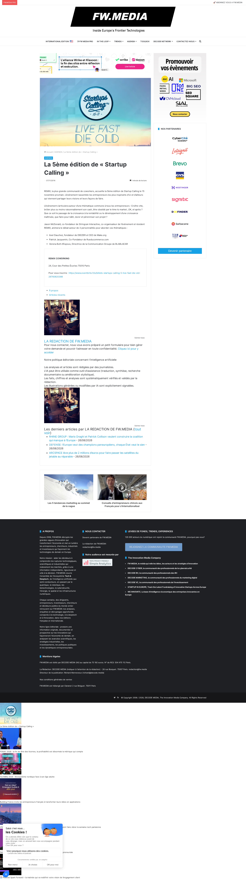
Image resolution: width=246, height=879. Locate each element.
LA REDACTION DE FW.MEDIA (68, 341)
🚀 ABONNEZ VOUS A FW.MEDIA (227, 2)
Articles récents (57, 295)
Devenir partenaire (180, 250)
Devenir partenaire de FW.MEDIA (96, 537)
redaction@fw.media (91, 547)
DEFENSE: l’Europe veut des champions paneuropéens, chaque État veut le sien (97, 444)
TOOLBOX (144, 41)
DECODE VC (133, 582)
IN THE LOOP (103, 41)
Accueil (49, 152)
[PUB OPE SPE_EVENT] (180, 121)
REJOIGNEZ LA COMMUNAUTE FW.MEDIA (153, 546)
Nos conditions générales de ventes (56, 679)
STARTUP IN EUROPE (137, 587)
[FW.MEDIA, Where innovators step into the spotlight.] (123, 21)
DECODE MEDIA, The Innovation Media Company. (166, 697)
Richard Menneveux (73, 673)
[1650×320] (95, 63)
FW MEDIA (132, 563)
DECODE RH (133, 573)
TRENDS (118, 41)
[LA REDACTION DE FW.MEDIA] (62, 334)
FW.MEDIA (56, 537)
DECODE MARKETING (137, 578)
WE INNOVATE (134, 592)
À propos (53, 290)
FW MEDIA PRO (86, 41)
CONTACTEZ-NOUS (185, 41)
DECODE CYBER (135, 568)
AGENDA (131, 41)
